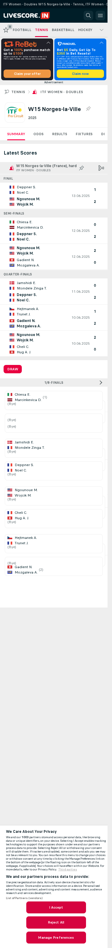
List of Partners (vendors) (24, 898)
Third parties (67, 869)
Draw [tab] (12, 369)
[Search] (88, 15)
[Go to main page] (30, 15)
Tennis (18, 92)
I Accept (56, 907)
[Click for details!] (54, 196)
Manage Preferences (56, 937)
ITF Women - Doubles (61, 92)
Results (59, 134)
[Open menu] (100, 15)
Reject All (56, 922)
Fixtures (84, 134)
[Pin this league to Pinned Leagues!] (88, 109)
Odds (38, 134)
